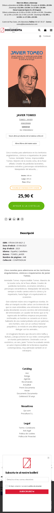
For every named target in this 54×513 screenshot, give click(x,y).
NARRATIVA (26, 127)
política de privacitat (35, 486)
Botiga (27, 376)
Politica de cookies (27, 433)
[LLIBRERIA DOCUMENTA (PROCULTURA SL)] (11, 30)
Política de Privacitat (27, 436)
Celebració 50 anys (27, 396)
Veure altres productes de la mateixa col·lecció (26, 136)
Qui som (27, 410)
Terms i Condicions (27, 427)
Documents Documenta (27, 393)
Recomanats (27, 382)
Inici (27, 373)
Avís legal (27, 430)
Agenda (27, 379)
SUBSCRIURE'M (27, 492)
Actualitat (27, 384)
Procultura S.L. (27, 413)
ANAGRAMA (26, 123)
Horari (27, 390)
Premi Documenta (27, 387)
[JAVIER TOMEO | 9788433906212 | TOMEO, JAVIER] (27, 76)
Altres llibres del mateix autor (26, 143)
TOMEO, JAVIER (26, 120)
